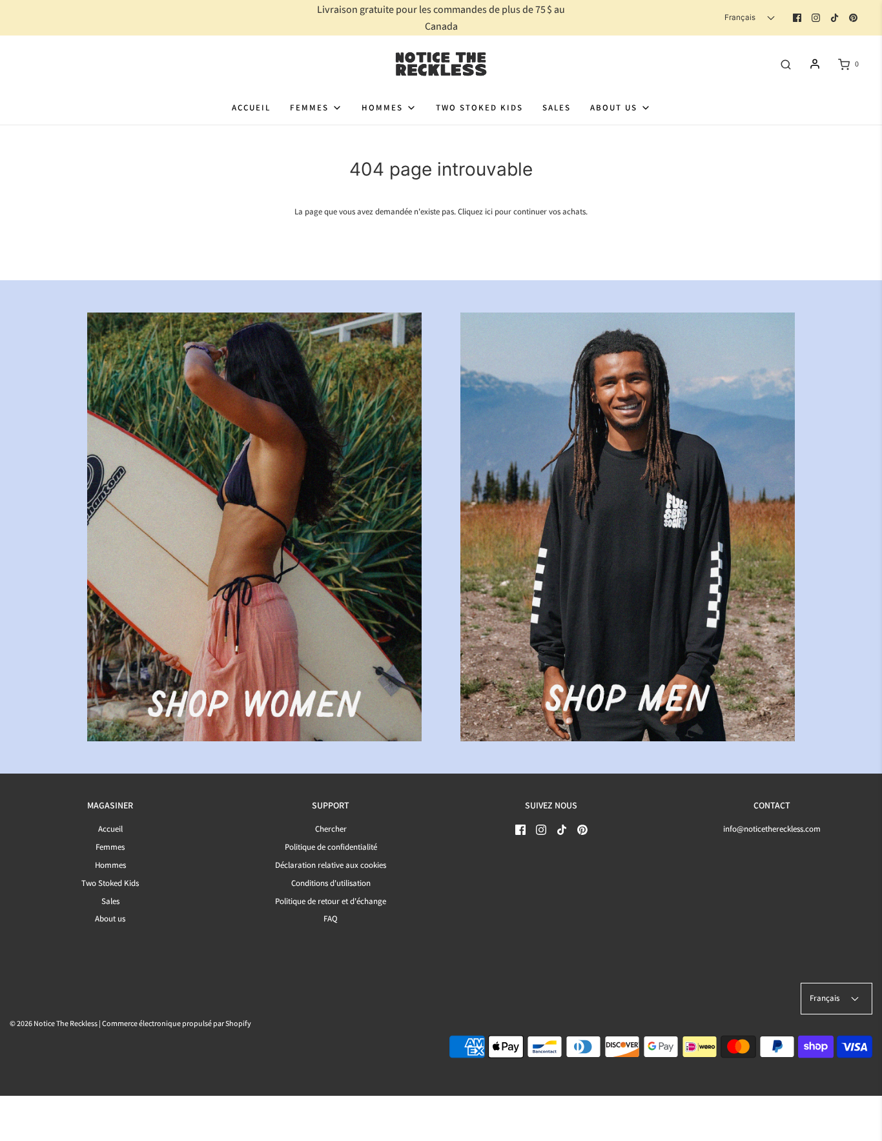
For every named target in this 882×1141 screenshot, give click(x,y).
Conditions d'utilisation (331, 883)
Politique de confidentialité (331, 846)
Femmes (110, 846)
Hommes (110, 864)
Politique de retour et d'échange (330, 901)
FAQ (330, 918)
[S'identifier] (815, 64)
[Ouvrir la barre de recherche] (785, 64)
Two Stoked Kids (479, 107)
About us (110, 918)
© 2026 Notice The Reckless (53, 1023)
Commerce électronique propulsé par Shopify (176, 1023)
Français (740, 17)
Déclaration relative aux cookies (330, 864)
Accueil (251, 107)
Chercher (331, 828)
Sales (556, 107)
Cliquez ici (475, 211)
